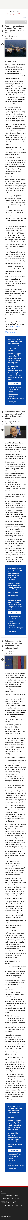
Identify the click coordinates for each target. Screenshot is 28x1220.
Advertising (16, 1199)
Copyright (19, 1206)
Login (24, 17)
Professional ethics (9, 1195)
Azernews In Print (8, 1202)
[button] (2, 26)
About (3, 1192)
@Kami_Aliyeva (15, 326)
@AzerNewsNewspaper (16, 398)
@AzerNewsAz (10, 332)
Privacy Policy (7, 1206)
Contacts (5, 1199)
